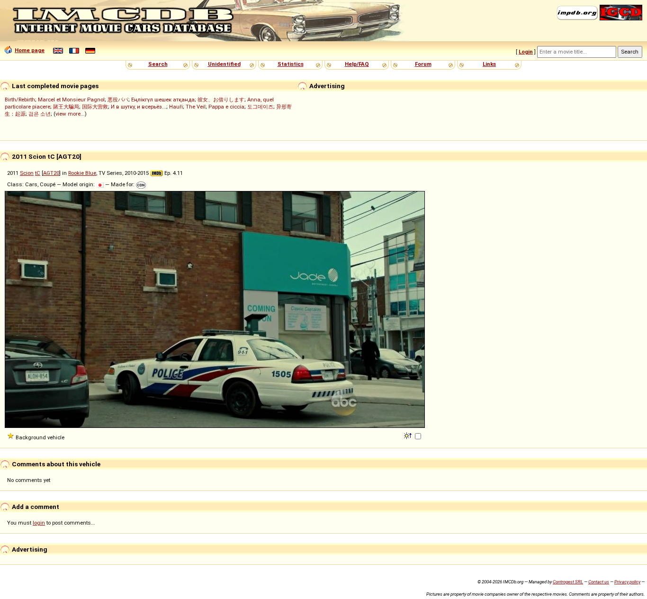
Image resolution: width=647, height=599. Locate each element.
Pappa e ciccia (226, 106)
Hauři (176, 106)
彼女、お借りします (221, 99)
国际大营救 (95, 106)
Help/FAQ (357, 64)
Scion (27, 173)
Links (489, 64)
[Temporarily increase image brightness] (408, 435)
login (39, 522)
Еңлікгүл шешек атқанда (163, 99)
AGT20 (51, 173)
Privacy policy (627, 581)
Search (158, 64)
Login (526, 51)
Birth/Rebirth (20, 99)
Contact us (598, 581)
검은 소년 (39, 113)
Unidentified (224, 64)
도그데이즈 (260, 106)
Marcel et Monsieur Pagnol (71, 99)
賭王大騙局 (66, 106)
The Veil (196, 106)
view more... (70, 113)
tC (37, 173)
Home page (30, 50)
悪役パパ (118, 99)
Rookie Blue (82, 173)
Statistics (291, 64)
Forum (423, 64)
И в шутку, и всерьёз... (138, 106)
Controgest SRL (568, 581)
